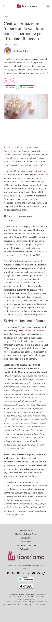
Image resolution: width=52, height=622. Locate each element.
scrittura (41, 170)
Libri (6, 16)
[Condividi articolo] (6, 80)
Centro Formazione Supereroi (17, 151)
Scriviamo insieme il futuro (32, 330)
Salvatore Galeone (22, 51)
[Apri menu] (48, 5)
